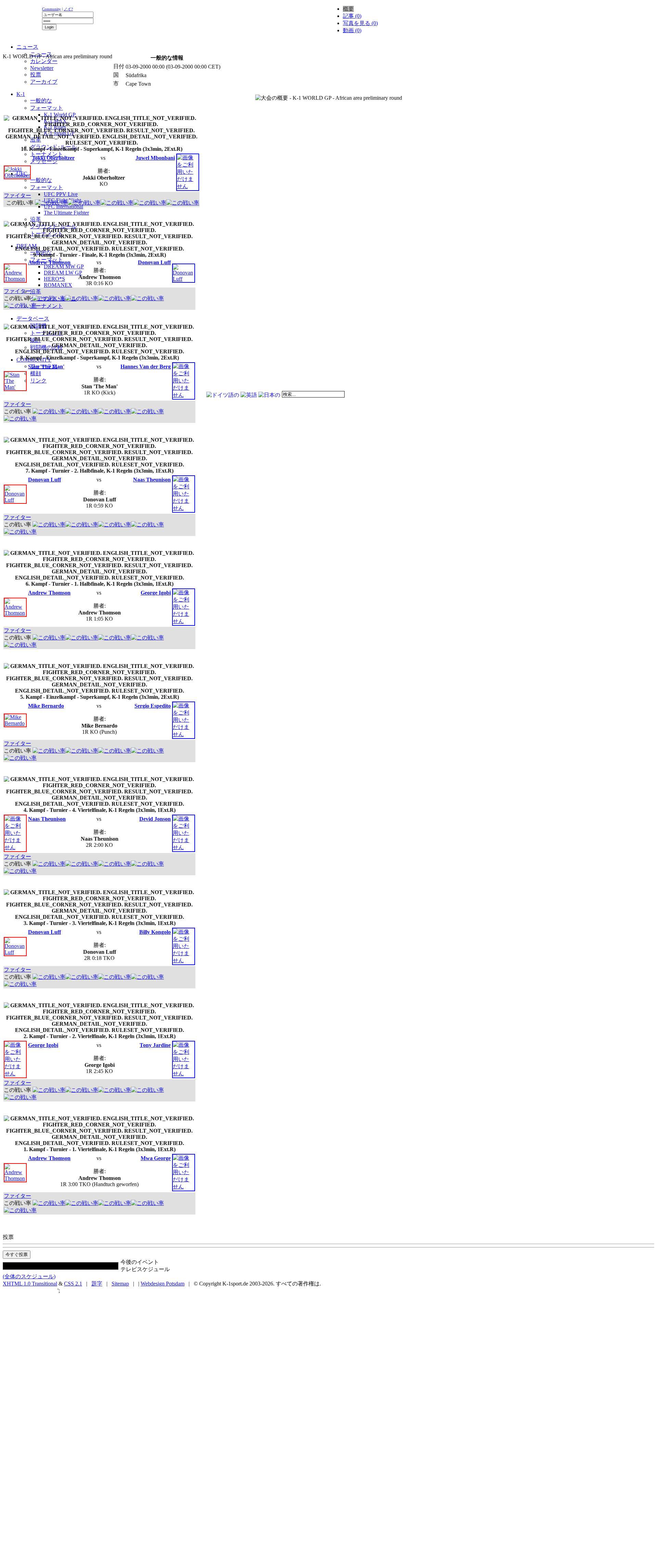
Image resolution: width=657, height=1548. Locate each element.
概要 (348, 9)
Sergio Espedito (152, 706)
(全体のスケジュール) (29, 1276)
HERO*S (54, 279)
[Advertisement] (86, 49)
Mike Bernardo (46, 706)
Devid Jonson (155, 819)
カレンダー (43, 61)
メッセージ (43, 161)
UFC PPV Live (61, 194)
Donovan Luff (154, 262)
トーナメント (46, 154)
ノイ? (68, 9)
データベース (32, 318)
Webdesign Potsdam (162, 1284)
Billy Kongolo (155, 932)
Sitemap (120, 1284)
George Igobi (156, 593)
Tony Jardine (155, 1045)
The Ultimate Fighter (66, 213)
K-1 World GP (60, 115)
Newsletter (41, 68)
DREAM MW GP (64, 266)
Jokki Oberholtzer (53, 158)
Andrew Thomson (49, 262)
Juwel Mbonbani (155, 158)
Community (51, 9)
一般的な (41, 100)
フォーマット (46, 108)
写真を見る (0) (360, 23)
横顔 (35, 373)
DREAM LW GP (63, 273)
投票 (35, 74)
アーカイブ (43, 82)
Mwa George (156, 1158)
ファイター (17, 195)
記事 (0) (352, 16)
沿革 (35, 219)
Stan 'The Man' (46, 366)
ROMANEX (58, 285)
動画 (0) (352, 30)
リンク (38, 380)
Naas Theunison (152, 480)
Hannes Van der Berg (145, 366)
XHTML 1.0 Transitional (30, 1284)
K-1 (20, 94)
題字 (96, 1284)
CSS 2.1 (73, 1284)
